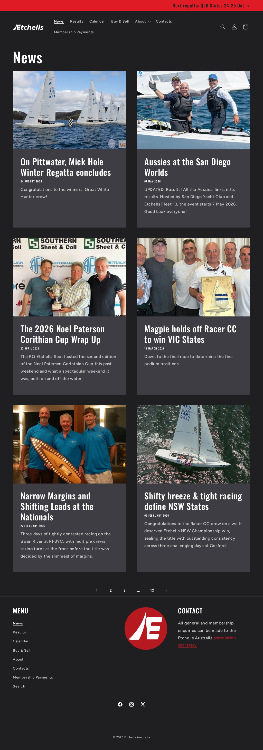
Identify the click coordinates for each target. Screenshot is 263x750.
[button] (142, 21)
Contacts (21, 668)
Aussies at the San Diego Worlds (187, 166)
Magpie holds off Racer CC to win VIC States (190, 333)
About (18, 659)
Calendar (21, 641)
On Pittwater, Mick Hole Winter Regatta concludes (66, 166)
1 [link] (97, 590)
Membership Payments (33, 677)
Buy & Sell (22, 650)
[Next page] (166, 590)
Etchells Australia (137, 737)
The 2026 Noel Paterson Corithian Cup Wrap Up (63, 333)
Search (19, 686)
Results (19, 632)
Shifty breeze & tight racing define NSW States (193, 500)
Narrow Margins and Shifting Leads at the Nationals (57, 506)
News (18, 623)
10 (152, 590)
